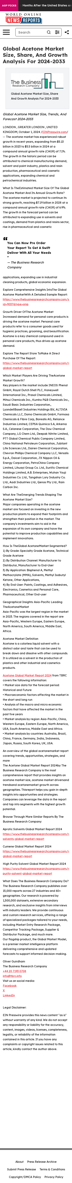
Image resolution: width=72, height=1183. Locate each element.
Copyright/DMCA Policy (25, 1177)
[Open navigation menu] (6, 32)
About (19, 1161)
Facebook (10, 985)
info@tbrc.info (12, 976)
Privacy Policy (53, 1177)
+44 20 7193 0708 (14, 971)
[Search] (49, 32)
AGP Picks (9, 5)
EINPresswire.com (54, 132)
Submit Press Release (21, 1169)
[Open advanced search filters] (57, 32)
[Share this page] (66, 32)
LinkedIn (9, 995)
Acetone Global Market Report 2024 (27, 675)
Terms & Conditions (52, 1169)
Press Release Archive (42, 1161)
